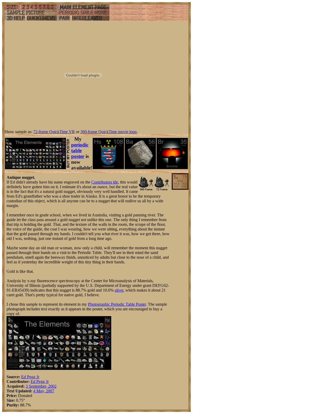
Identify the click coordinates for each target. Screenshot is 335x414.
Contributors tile (104, 182)
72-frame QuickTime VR (54, 131)
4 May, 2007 (43, 391)
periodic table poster (79, 150)
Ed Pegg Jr (30, 377)
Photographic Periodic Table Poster (117, 304)
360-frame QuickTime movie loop (108, 131)
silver (119, 290)
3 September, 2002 (41, 386)
